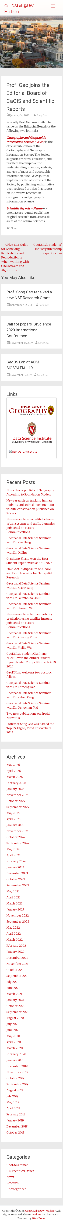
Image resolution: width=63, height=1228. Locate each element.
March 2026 (14, 777)
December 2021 (17, 957)
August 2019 (14, 1090)
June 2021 (13, 988)
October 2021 (15, 969)
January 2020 (15, 1060)
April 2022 (13, 933)
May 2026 (13, 765)
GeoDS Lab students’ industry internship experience (47, 249)
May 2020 (13, 1036)
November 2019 (17, 1072)
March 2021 (14, 994)
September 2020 (17, 1012)
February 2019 (15, 1114)
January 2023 (15, 909)
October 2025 (15, 801)
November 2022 (17, 915)
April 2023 (13, 897)
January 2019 (15, 1120)
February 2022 (16, 945)
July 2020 (12, 1024)
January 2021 (15, 1000)
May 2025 (13, 813)
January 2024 (15, 867)
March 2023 (14, 903)
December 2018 (17, 1126)
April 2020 (13, 1042)
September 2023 (17, 885)
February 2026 (16, 783)
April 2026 (13, 771)
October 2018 (15, 1132)
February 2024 (16, 861)
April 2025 (13, 819)
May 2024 (13, 849)
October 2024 (15, 837)
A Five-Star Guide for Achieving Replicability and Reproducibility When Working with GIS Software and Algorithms (15, 257)
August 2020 (15, 1018)
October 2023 (15, 879)
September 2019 (17, 1084)
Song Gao (42, 115)
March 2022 (14, 939)
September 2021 (17, 976)
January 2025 (15, 825)
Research (12, 1183)
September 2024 (17, 843)
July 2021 (12, 982)
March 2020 (14, 1048)
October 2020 (15, 1006)
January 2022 (15, 951)
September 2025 (17, 807)
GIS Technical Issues (20, 1171)
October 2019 (15, 1078)
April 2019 (13, 1108)
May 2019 (12, 1102)
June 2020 (13, 1030)
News (14, 228)
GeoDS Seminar (17, 1165)
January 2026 (15, 789)
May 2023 (12, 891)
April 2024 (13, 855)
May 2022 (13, 927)
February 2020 (16, 1054)
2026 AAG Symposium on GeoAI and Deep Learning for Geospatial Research (29, 573)
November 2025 (17, 795)
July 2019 (12, 1096)
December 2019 (17, 1066)
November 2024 (17, 831)
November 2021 (17, 963)
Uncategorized (16, 1189)
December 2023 (17, 873)
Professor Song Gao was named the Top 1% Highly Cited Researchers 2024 (30, 728)
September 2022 (17, 921)
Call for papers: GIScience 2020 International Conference (28, 330)
